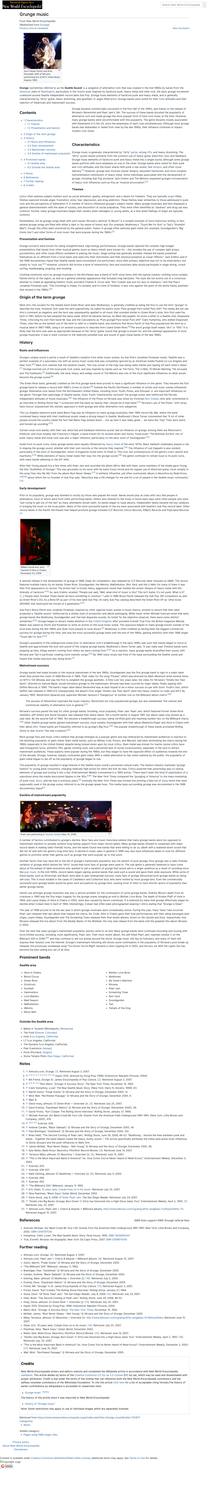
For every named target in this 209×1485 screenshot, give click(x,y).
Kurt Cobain (152, 398)
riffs (149, 152)
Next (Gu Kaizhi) (181, 28)
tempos (157, 166)
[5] (129, 326)
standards (26, 1375)
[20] (22, 480)
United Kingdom (102, 621)
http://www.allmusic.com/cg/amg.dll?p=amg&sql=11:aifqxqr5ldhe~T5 (143, 1208)
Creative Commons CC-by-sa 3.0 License (99, 1375)
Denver (40, 1032)
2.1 (34, 1075)
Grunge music (33, 1392)
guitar (134, 152)
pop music (30, 871)
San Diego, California (60, 1056)
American (25, 91)
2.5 (49, 1075)
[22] (35, 620)
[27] (86, 704)
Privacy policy (21, 1442)
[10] (70, 398)
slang (165, 780)
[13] (147, 437)
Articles (51, 4)
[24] (109, 650)
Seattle (81, 91)
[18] (21, 476)
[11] (139, 402)
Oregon (47, 1052)
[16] (120, 455)
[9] (91, 386)
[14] (126, 447)
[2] (146, 181)
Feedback (78, 4)
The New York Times (81, 1309)
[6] (33, 364)
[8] (52, 376)
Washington (47, 91)
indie (161, 98)
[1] (83, 170)
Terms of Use (137, 1458)
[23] (45, 636)
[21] (82, 603)
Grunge (44, 24)
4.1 (34, 1083)
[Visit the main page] (22, 4)
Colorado (50, 1032)
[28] (22, 722)
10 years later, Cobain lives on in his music (66, 1189)
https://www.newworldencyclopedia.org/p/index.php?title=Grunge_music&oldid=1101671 (89, 1417)
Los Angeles (38, 1036)
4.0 (30, 1083)
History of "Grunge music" (40, 1403)
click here (118, 1382)
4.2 (37, 1083)
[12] (51, 423)
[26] (169, 694)
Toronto (49, 834)
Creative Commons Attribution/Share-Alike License (60, 1458)
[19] (25, 476)
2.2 (37, 1075)
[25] (90, 654)
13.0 (31, 1122)
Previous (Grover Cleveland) (34, 28)
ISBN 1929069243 (119, 1235)
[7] (21, 368)
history (45, 1392)
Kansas (47, 1048)
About (64, 4)
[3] (113, 231)
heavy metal (113, 444)
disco (39, 780)
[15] (34, 455)
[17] (93, 472)
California (51, 1036)
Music (27, 1424)
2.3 (41, 1075)
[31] (47, 938)
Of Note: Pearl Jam (70, 1197)
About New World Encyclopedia (20, 1445)
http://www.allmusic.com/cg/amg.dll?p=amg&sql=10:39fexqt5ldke (124, 1317)
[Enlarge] (59, 70)
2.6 (52, 1075)
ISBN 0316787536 (41, 1231)
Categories (26, 1421)
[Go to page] (205, 5)
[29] (111, 726)
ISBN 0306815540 (116, 1239)
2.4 (45, 1075)
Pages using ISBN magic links (41, 1434)
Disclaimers (21, 1449)
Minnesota (66, 1028)
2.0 (30, 1075)
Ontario (57, 834)
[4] (51, 289)
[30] (89, 775)
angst (171, 196)
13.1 (35, 1122)
